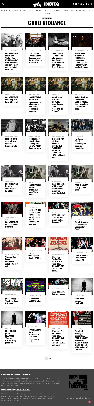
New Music (13, 10)
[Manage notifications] (89, 401)
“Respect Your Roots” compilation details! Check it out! (11, 261)
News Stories (25, 10)
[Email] (91, 4)
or (15, 389)
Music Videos (68, 10)
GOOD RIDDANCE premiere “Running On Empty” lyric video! (34, 190)
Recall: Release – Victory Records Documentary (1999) (81, 225)
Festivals (47, 14)
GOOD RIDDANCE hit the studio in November (11, 224)
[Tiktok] (84, 4)
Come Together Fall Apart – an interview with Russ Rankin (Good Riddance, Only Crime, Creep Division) (58, 60)
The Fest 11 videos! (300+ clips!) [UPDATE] (34, 255)
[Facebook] (74, 4)
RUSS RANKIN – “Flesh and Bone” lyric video (11, 301)
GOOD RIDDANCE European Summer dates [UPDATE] (11, 187)
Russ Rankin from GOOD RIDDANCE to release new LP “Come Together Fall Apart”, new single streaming (81, 60)
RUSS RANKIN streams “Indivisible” (80, 301)
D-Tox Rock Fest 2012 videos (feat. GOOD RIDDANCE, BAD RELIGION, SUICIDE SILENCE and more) (58, 338)
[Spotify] (86, 4)
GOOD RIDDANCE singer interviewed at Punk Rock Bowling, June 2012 (34, 335)
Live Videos (80, 10)
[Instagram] (78, 4)
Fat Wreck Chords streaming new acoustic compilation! (80, 143)
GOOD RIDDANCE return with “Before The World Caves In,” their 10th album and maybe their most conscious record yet (11, 61)
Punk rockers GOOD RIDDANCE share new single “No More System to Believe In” (35, 58)
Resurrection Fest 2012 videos (34, 299)
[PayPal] (89, 4)
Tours (90, 10)
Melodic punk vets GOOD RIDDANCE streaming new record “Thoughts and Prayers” (57, 104)
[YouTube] (81, 4)
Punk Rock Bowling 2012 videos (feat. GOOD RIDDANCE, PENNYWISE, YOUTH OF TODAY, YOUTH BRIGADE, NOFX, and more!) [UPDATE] (81, 340)
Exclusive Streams (53, 10)
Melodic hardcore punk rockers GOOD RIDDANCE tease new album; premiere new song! (81, 103)
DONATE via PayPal (7, 389)
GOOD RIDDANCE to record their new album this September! (58, 218)
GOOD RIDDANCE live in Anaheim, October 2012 (81, 257)
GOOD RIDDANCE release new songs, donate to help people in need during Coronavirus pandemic (34, 104)
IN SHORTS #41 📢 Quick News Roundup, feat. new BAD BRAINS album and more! (34, 143)
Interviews (38, 10)
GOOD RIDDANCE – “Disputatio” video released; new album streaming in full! (58, 188)
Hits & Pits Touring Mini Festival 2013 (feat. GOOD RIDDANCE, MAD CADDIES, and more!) (58, 263)
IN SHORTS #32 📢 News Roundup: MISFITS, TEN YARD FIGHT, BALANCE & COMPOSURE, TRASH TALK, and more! (58, 148)
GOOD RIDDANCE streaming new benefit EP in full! (12, 99)
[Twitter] (76, 4)
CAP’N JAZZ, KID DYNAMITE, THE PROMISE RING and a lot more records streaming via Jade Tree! (34, 217)
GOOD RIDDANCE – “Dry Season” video (81, 187)
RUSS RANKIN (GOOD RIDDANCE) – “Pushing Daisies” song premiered (10, 337)
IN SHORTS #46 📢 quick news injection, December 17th (11, 142)
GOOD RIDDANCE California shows (58, 292)
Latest (4, 10)
